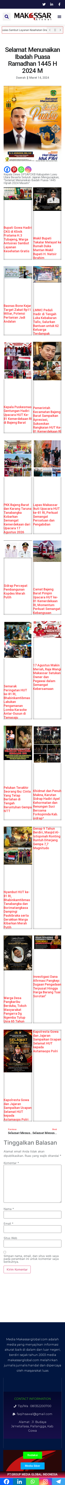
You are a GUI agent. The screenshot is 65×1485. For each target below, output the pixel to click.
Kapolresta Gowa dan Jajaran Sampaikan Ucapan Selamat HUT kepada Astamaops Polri (18, 1109)
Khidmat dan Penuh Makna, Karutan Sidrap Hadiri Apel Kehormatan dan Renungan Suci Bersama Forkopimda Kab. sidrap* (47, 804)
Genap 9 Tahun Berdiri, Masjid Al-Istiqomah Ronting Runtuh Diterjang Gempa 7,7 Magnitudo (46, 838)
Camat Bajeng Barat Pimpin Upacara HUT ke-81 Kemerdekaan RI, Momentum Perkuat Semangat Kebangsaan (46, 601)
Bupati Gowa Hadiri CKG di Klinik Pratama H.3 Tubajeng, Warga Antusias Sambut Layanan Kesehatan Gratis (18, 239)
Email (8, 1223)
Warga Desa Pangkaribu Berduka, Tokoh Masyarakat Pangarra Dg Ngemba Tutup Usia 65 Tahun (15, 1009)
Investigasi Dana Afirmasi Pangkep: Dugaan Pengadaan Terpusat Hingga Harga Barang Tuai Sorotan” (47, 986)
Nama (9, 1208)
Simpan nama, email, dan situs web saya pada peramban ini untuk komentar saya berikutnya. (31, 1258)
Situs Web (10, 1238)
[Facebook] (7, 169)
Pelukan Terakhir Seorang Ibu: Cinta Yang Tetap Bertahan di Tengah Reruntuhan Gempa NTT (18, 799)
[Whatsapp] (21, 169)
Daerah (21, 77)
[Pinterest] (14, 169)
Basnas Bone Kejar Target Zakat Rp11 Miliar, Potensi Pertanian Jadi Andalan (17, 313)
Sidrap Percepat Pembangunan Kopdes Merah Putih (15, 591)
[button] (7, 17)
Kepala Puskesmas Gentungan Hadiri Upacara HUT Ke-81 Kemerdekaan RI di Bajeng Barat (18, 414)
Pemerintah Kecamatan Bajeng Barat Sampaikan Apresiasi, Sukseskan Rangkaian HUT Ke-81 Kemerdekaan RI (47, 419)
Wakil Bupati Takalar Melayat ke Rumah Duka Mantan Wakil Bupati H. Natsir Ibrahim (47, 248)
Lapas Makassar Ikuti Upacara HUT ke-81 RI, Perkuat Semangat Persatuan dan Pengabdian (46, 514)
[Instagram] (28, 169)
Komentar (11, 1162)
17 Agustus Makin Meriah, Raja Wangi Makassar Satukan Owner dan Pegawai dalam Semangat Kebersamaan (47, 677)
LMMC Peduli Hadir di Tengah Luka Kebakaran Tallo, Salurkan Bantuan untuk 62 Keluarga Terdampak (46, 321)
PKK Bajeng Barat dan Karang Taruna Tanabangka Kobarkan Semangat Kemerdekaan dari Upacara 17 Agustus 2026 (17, 518)
